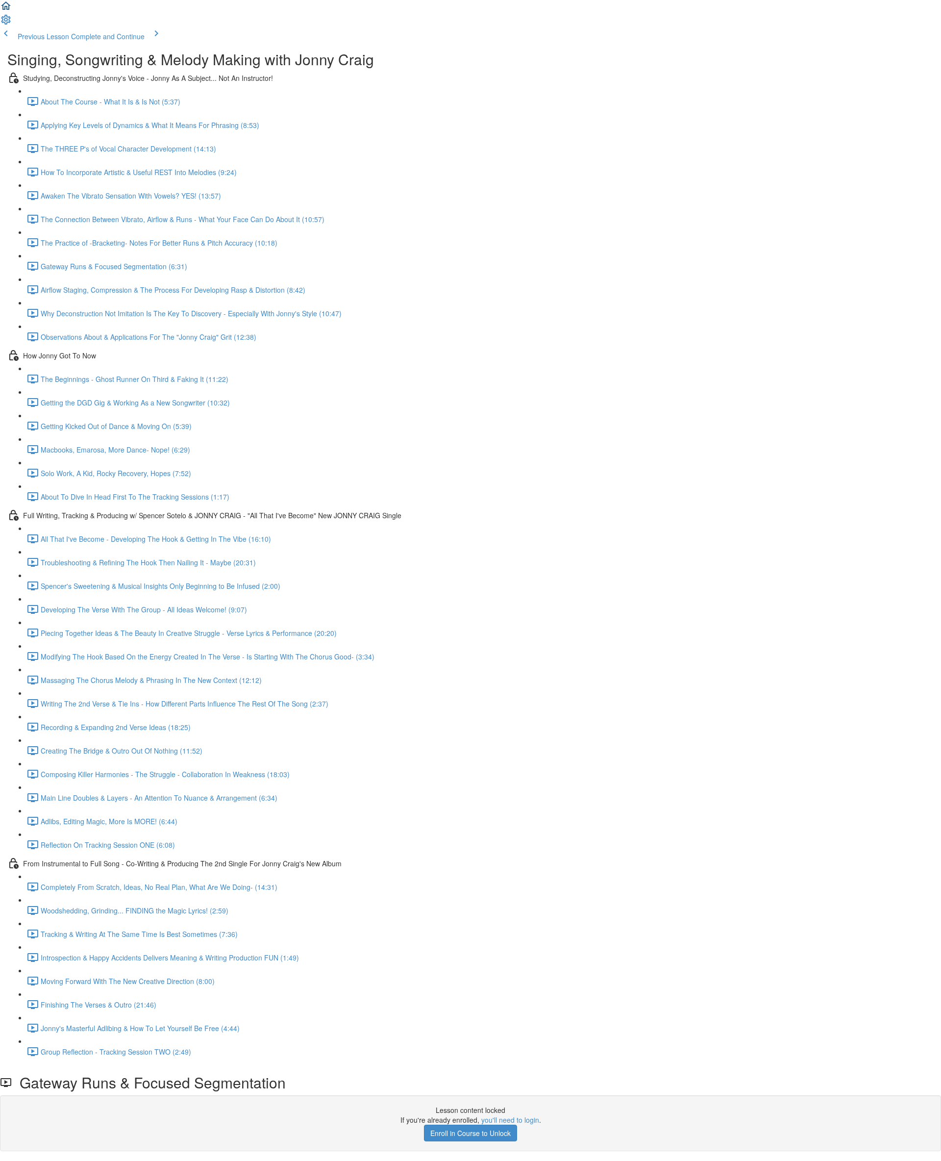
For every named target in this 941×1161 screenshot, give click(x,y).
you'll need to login (510, 1120)
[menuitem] (6, 22)
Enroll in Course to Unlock (470, 1133)
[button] (6, 9)
